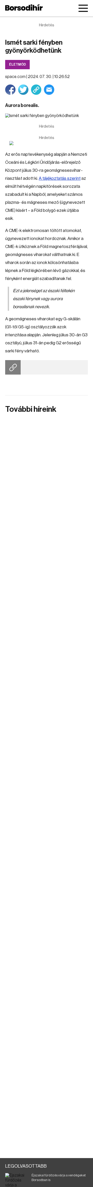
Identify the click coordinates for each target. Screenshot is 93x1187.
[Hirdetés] (46, 143)
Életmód (17, 64)
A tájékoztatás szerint (60, 178)
